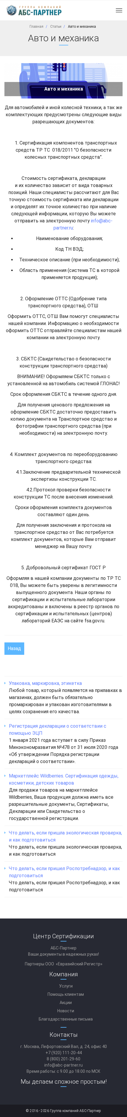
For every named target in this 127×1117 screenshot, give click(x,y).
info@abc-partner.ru (63, 1065)
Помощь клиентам (66, 994)
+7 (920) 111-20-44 (63, 1052)
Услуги (66, 986)
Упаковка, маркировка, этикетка (45, 683)
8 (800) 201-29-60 (63, 1059)
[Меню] (119, 10)
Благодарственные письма (66, 1019)
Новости (65, 1010)
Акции (66, 1002)
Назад (14, 648)
